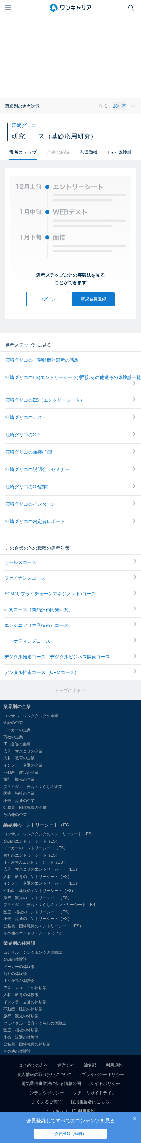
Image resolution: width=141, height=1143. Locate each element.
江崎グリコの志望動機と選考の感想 (42, 360)
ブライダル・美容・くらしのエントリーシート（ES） (51, 904)
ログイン (47, 299)
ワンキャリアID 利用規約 (71, 1111)
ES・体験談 (120, 152)
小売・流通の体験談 (21, 1037)
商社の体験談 (15, 973)
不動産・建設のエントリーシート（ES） (39, 890)
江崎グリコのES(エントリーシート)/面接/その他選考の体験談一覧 (73, 377)
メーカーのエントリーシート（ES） (35, 848)
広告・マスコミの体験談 (25, 988)
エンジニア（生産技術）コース (36, 625)
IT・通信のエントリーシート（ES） (35, 862)
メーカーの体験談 (19, 966)
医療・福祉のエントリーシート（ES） (37, 912)
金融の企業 (13, 722)
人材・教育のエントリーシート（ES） (37, 876)
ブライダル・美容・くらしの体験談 (34, 1023)
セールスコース (20, 562)
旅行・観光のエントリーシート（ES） (37, 898)
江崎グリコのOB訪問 (27, 486)
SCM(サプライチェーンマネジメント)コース (50, 593)
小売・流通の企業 (19, 800)
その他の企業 (15, 814)
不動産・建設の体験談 (23, 1009)
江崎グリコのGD (22, 434)
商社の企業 (13, 737)
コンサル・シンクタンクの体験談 (32, 952)
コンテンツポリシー (45, 1092)
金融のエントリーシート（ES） (31, 841)
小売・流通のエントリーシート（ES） (37, 918)
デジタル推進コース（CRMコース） (41, 672)
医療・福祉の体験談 (21, 1030)
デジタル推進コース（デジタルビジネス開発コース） (59, 656)
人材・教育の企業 (19, 758)
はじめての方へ (33, 1065)
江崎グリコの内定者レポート (35, 521)
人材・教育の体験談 (21, 994)
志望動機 (88, 152)
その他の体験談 (17, 1051)
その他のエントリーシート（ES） (33, 933)
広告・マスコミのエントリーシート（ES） (41, 869)
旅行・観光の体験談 (21, 1016)
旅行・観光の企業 (19, 779)
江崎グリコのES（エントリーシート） (45, 400)
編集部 (90, 1065)
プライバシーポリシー (103, 1074)
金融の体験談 (15, 959)
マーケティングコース (27, 641)
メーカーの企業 (17, 730)
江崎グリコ (24, 125)
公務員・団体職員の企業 (25, 807)
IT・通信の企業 (16, 744)
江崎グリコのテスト (26, 417)
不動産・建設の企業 (21, 772)
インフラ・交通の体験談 (25, 1002)
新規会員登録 (93, 299)
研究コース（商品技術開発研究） (38, 609)
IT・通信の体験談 (18, 980)
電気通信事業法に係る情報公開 (51, 1083)
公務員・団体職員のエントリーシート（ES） (43, 926)
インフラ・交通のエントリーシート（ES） (41, 883)
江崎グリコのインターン (30, 504)
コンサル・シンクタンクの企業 (30, 716)
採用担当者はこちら (90, 1101)
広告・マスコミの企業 (23, 751)
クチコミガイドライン (94, 1092)
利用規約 (114, 1065)
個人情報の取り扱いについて (44, 1074)
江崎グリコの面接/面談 (28, 452)
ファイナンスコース (25, 578)
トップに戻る (68, 690)
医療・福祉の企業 (19, 793)
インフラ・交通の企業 (23, 765)
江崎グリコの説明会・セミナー (37, 469)
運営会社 (65, 1065)
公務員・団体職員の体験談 (26, 1044)
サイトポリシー (105, 1083)
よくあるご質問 (47, 1101)
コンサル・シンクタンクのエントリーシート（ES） (49, 834)
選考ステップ (23, 152)
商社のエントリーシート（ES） (31, 855)
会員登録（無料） (70, 1134)
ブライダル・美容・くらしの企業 (32, 786)
